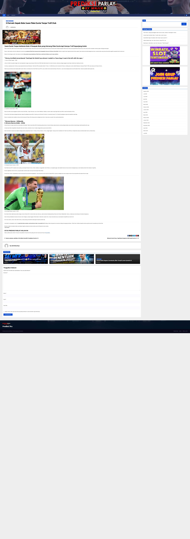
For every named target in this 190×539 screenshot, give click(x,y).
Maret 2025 (145, 114)
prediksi (6, 262)
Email (4, 299)
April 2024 (145, 128)
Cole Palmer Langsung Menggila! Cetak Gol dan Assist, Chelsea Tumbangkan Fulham (22, 260)
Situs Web (5, 305)
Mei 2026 (145, 99)
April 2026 (145, 101)
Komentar (5, 272)
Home (8, 15)
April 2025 (145, 112)
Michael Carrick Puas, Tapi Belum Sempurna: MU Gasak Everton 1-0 (122, 238)
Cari (144, 20)
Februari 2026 (146, 107)
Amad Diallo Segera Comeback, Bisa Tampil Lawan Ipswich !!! (114, 260)
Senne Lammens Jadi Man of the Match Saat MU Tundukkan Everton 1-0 (22, 238)
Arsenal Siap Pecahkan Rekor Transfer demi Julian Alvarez (67, 260)
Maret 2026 (145, 104)
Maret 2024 (145, 130)
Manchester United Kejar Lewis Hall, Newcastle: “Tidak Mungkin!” (156, 43)
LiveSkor (13, 15)
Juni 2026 (145, 96)
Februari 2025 (146, 117)
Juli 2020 (145, 133)
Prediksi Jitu (95, 11)
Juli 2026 (145, 93)
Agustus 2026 (146, 91)
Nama (4, 293)
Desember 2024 (146, 122)
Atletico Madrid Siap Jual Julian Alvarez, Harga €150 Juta (154, 40)
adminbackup (13, 27)
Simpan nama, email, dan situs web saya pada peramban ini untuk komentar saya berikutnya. (22, 311)
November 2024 (146, 125)
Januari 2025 (145, 120)
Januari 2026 (146, 109)
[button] (184, 15)
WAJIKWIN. (47, 232)
